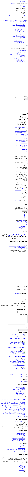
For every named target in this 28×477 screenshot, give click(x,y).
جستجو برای (24, 96)
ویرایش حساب (22, 470)
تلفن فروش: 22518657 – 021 (21, 421)
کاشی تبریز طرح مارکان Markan (16, 356)
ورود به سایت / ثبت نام (20, 6)
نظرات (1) (23, 228)
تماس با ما (22, 446)
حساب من (22, 465)
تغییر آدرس (22, 468)
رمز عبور (22, 12)
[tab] (13, 226)
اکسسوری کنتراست (20, 32)
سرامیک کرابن (21, 127)
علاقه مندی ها (22, 467)
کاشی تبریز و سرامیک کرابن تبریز (18, 25)
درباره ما (23, 445)
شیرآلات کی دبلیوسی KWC (19, 389)
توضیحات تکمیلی (21, 227)
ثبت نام (14, 17)
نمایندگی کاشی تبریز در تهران (18, 438)
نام (26, 325)
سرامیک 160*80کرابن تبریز (21, 221)
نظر (26, 151)
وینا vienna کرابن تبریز (19, 365)
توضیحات (23, 226)
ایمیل (25, 327)
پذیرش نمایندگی (21, 450)
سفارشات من (22, 466)
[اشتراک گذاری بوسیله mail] (24, 217)
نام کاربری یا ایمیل (20, 10)
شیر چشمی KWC (21, 433)
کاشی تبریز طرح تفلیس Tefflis (17, 338)
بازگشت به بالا (23, 1)
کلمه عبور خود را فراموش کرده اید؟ (17, 15)
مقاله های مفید (21, 448)
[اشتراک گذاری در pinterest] (24, 216)
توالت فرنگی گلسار (18, 30)
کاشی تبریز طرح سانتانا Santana (16, 347)
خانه (26, 127)
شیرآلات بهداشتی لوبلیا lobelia (18, 436)
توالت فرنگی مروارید (17, 28)
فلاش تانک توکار (21, 435)
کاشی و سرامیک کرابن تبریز (17, 234)
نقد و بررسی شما (23, 314)
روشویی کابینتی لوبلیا (20, 31)
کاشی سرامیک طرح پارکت (19, 439)
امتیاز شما (25, 311)
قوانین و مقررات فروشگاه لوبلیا (18, 451)
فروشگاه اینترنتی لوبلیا (20, 23)
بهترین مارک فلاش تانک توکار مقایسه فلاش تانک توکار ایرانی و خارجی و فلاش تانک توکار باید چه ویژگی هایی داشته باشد (13, 407)
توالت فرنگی (22, 27)
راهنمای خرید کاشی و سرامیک (18, 440)
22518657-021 (13, 3)
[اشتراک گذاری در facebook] (24, 214)
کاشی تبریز (17, 200)
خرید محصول (24, 210)
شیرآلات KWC (22, 26)
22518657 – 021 (18, 190)
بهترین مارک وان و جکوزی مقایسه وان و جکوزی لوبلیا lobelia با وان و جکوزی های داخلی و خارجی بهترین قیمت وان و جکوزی (13, 403)
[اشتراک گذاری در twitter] (24, 215)
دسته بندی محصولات (23, 50)
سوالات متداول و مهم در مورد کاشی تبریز (16, 449)
